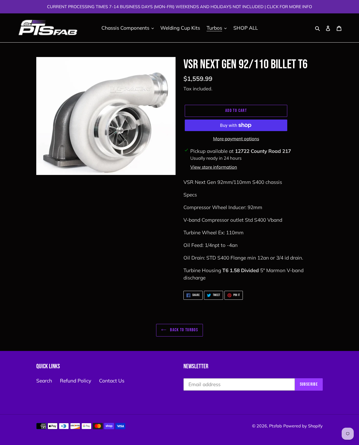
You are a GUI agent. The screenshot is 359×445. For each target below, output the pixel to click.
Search (44, 380)
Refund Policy (75, 380)
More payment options (236, 138)
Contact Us (111, 380)
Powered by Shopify (303, 425)
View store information (213, 167)
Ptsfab (275, 425)
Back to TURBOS (183, 330)
